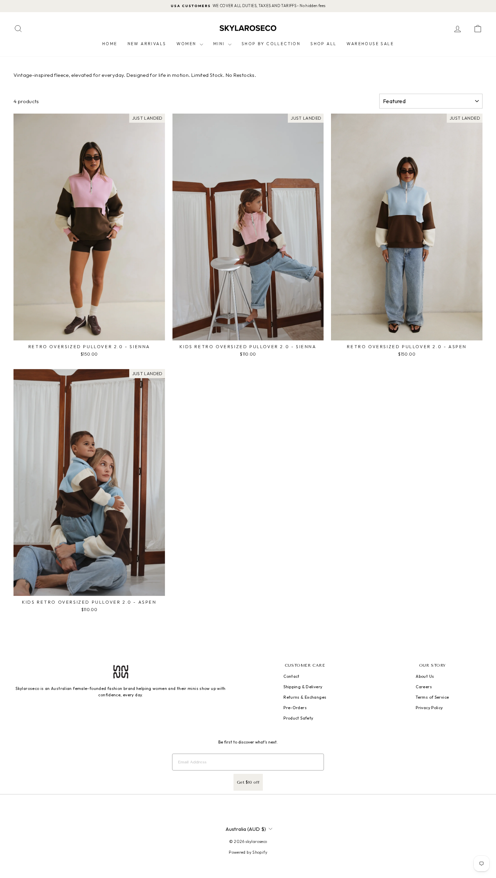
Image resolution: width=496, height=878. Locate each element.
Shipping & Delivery (302, 686)
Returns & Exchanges (304, 697)
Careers (424, 686)
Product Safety (298, 718)
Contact (291, 676)
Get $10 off (248, 782)
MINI (219, 43)
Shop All (323, 43)
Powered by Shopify (248, 852)
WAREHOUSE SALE (370, 43)
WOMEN (187, 43)
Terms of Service (432, 697)
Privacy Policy (429, 707)
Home (109, 43)
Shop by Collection (271, 43)
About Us (425, 676)
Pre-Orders (295, 707)
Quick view (89, 333)
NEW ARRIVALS (147, 43)
